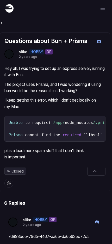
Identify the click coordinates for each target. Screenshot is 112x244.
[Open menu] (102, 8)
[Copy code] (100, 121)
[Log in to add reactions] (8, 183)
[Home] (9, 8)
